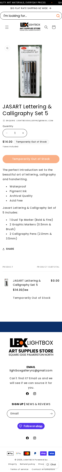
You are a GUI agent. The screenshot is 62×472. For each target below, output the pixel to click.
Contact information (43, 469)
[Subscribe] (51, 414)
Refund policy (27, 464)
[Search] (58, 15)
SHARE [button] (10, 249)
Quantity (8, 126)
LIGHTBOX (28, 459)
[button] (7, 27)
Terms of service (19, 469)
